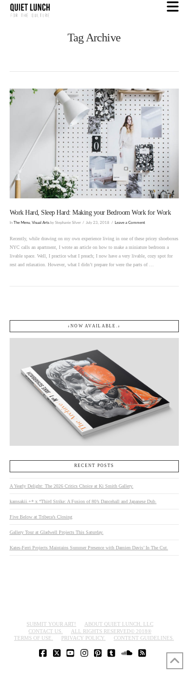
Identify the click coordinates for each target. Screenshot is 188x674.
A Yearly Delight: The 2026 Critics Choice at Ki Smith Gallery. (72, 486)
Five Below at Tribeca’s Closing (41, 516)
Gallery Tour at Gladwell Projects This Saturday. (57, 532)
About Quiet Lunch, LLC (118, 624)
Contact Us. (45, 631)
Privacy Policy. (83, 638)
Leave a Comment (130, 222)
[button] (173, 7)
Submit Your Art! (51, 624)
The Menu (21, 222)
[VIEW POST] (94, 143)
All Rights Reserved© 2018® (111, 631)
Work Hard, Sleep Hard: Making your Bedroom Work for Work (90, 212)
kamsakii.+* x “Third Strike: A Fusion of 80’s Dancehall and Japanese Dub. (83, 501)
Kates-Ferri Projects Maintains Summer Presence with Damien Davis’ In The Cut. (89, 547)
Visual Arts (40, 222)
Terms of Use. (33, 638)
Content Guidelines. (144, 638)
